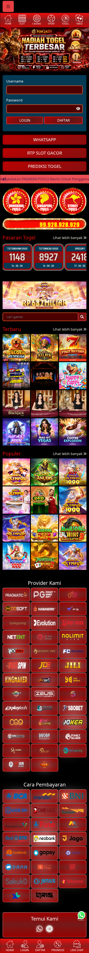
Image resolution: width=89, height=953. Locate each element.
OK (44, 506)
